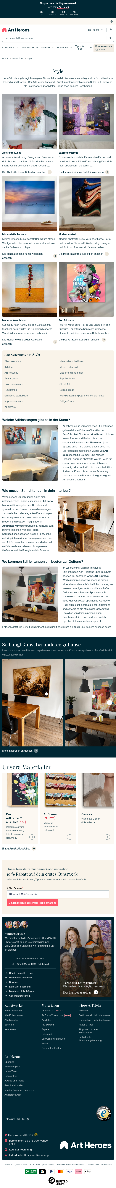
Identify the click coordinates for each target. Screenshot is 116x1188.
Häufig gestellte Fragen (21, 973)
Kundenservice (103, 46)
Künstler (46, 47)
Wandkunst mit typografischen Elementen (82, 395)
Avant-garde (11, 378)
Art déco (9, 367)
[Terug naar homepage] (15, 30)
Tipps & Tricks (79, 47)
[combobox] (54, 38)
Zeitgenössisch (68, 401)
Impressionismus (14, 401)
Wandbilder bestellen (20, 977)
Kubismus (10, 407)
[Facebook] (28, 1119)
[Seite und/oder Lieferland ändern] (112, 21)
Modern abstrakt (68, 234)
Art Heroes (13, 1056)
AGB (32, 1164)
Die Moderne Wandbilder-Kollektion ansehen (22, 341)
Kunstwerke (8, 47)
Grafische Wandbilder (17, 395)
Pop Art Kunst (66, 320)
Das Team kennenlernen (77, 992)
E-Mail (102, 49)
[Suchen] (110, 38)
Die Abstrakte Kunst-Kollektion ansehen (24, 172)
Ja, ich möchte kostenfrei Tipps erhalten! (32, 903)
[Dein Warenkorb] (111, 30)
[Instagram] (18, 1119)
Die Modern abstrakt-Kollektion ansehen (81, 253)
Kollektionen (28, 47)
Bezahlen (14, 982)
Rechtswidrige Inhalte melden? (71, 1164)
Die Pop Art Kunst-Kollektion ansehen (79, 339)
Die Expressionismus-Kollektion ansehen (81, 172)
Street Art (65, 384)
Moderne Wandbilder (14, 320)
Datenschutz (93, 1164)
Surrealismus (67, 389)
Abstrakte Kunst (11, 152)
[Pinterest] (23, 1119)
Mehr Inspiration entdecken (17, 750)
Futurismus (11, 389)
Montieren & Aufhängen (21, 991)
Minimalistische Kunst (14, 234)
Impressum (106, 1164)
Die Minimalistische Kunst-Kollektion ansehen (22, 256)
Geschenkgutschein (20, 995)
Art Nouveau (11, 372)
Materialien (63, 47)
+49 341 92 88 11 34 (25, 963)
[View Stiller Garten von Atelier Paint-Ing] (93, 696)
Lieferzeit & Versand (20, 986)
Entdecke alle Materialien (16, 848)
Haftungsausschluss (45, 1164)
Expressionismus (68, 152)
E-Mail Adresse (15, 888)
